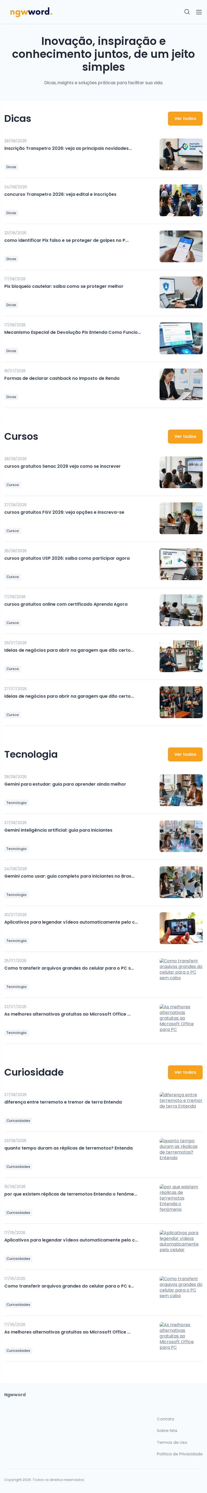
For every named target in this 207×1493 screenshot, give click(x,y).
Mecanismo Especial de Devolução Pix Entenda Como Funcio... (72, 332)
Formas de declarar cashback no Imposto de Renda (61, 378)
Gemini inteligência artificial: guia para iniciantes (58, 830)
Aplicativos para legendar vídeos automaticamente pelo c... (71, 922)
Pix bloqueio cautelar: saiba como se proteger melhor (63, 286)
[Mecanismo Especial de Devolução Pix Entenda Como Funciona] (181, 338)
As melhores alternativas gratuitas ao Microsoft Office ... (67, 1014)
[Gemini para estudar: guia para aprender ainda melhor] (181, 790)
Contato (165, 1419)
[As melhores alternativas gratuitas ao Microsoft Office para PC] (181, 1020)
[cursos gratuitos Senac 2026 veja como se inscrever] (181, 472)
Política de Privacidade (180, 1454)
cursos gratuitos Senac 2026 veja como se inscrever (62, 466)
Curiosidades (18, 1120)
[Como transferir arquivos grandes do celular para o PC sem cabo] (181, 974)
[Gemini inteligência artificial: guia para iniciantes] (181, 836)
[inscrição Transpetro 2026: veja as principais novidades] (181, 154)
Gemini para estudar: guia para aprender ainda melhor (65, 784)
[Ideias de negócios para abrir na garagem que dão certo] (181, 656)
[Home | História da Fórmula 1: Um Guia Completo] (52, 12)
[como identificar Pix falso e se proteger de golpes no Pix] (181, 246)
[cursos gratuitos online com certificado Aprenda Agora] (181, 610)
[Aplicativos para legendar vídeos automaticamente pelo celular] (181, 928)
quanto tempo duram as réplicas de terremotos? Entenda (68, 1148)
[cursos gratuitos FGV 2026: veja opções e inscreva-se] (181, 518)
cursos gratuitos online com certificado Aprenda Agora (65, 604)
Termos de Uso (172, 1442)
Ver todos (185, 118)
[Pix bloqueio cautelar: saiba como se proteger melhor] (181, 292)
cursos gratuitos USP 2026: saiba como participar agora (67, 558)
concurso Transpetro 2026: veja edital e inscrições (60, 194)
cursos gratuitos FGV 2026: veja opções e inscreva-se (64, 512)
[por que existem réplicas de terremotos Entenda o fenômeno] (181, 1200)
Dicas (11, 166)
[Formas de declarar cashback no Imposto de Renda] (181, 384)
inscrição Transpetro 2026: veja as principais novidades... (68, 148)
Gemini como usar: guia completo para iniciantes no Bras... (69, 876)
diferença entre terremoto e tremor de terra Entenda (63, 1102)
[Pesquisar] (187, 12)
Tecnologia (16, 802)
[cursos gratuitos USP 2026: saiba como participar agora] (181, 564)
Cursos (12, 484)
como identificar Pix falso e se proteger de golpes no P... (66, 240)
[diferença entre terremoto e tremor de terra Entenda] (181, 1108)
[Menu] (199, 12)
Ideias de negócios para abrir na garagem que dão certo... (69, 650)
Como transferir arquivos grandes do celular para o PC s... (69, 968)
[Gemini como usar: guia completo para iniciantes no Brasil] (181, 882)
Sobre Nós (167, 1430)
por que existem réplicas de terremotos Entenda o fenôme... (70, 1194)
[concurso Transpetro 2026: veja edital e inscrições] (181, 200)
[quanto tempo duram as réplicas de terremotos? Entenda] (181, 1154)
